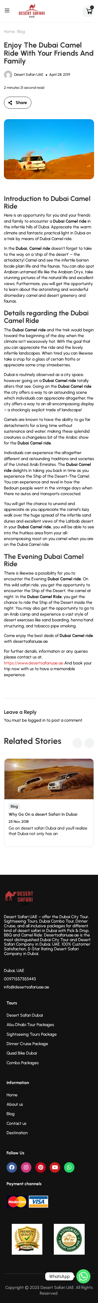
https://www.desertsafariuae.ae (33, 663)
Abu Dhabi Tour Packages (30, 1024)
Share (21, 102)
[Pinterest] (40, 1167)
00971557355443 (20, 978)
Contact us (16, 1123)
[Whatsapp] (69, 1167)
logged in (36, 720)
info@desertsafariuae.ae (26, 987)
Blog (21, 31)
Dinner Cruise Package (27, 1043)
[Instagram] (26, 1167)
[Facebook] (12, 1167)
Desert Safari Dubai (25, 1015)
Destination (17, 1132)
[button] (77, 743)
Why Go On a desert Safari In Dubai (43, 814)
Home (9, 31)
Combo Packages (23, 1062)
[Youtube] (55, 1167)
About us (15, 1104)
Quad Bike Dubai (22, 1053)
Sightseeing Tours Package (32, 1034)
